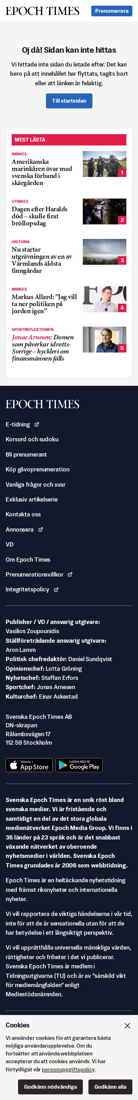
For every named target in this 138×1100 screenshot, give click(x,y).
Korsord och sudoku (32, 439)
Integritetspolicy (27, 589)
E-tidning (18, 424)
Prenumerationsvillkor (34, 574)
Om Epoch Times (28, 559)
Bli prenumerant (26, 454)
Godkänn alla (110, 1087)
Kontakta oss (23, 514)
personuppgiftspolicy (68, 1069)
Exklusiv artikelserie (31, 499)
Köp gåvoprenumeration (37, 469)
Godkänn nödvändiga (50, 1087)
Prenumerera (111, 11)
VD (9, 544)
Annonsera (20, 529)
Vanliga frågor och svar (35, 484)
